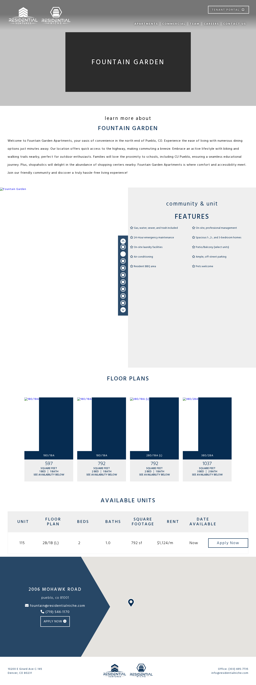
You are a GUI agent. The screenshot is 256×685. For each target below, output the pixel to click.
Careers (211, 23)
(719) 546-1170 (57, 612)
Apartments (146, 23)
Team (195, 23)
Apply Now (53, 621)
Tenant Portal (226, 9)
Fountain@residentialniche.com (57, 606)
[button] (123, 247)
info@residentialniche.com (229, 673)
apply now (228, 543)
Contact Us (234, 23)
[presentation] (123, 241)
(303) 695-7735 (238, 669)
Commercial (174, 23)
